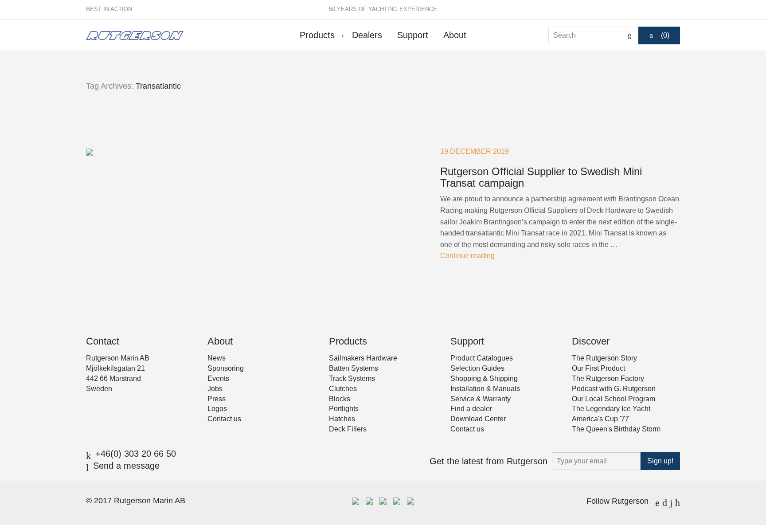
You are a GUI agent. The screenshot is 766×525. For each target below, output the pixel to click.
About (454, 35)
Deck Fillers (348, 429)
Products (317, 35)
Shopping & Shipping (484, 378)
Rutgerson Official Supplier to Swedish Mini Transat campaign (541, 177)
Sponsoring (225, 368)
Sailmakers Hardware (363, 358)
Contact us (224, 419)
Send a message (126, 465)
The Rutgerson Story (604, 358)
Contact (102, 341)
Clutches (343, 388)
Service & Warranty (480, 399)
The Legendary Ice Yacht (611, 408)
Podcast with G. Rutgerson (614, 388)
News (216, 358)
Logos (217, 408)
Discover (591, 341)
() (665, 35)
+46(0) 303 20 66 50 (135, 453)
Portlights (344, 408)
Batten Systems (353, 368)
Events (218, 378)
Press (216, 399)
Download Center (478, 419)
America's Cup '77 (600, 419)
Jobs (215, 388)
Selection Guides (477, 368)
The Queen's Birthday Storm (616, 429)
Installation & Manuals (485, 388)
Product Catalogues (481, 358)
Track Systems (352, 378)
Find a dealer (471, 408)
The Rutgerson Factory (608, 378)
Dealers (367, 35)
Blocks (339, 399)
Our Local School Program (613, 399)
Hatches (342, 419)
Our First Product (598, 368)
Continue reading (467, 255)
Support (412, 35)
